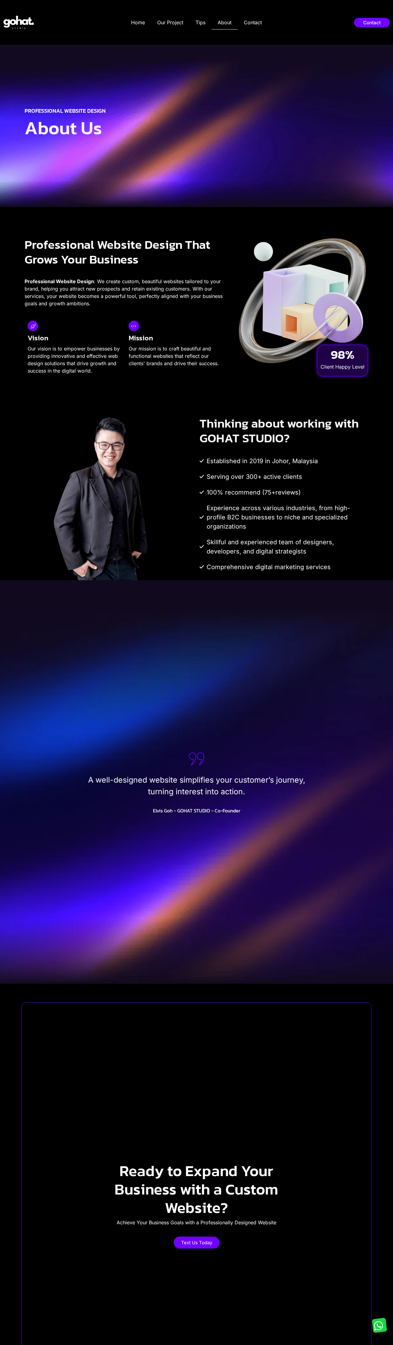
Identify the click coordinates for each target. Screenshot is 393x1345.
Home (138, 22)
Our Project (170, 22)
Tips (200, 22)
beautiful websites (163, 281)
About (225, 22)
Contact (253, 22)
